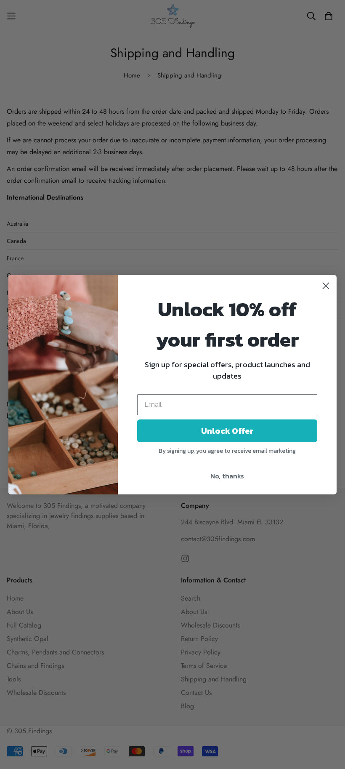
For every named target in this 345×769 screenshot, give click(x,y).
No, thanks (227, 476)
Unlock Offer (227, 431)
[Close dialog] (325, 285)
